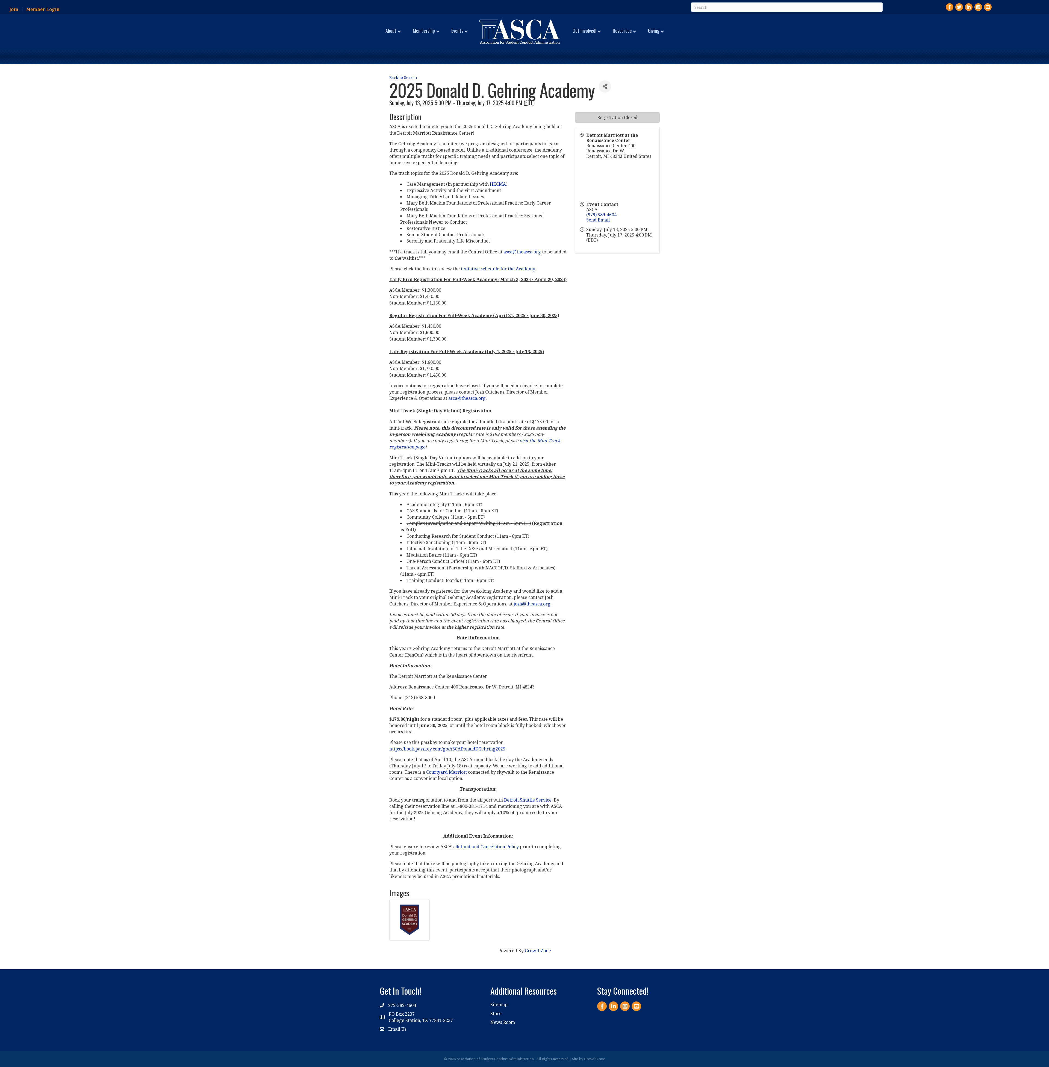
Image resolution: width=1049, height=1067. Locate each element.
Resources (622, 30)
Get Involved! (584, 30)
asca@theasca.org (522, 252)
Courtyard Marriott (446, 772)
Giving (653, 30)
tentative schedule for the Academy (498, 269)
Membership (424, 30)
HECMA (498, 184)
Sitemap (499, 1004)
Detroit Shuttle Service (528, 800)
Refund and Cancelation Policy (487, 847)
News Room (502, 1022)
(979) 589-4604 (601, 215)
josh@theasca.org (532, 604)
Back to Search (403, 77)
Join (13, 9)
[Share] (605, 86)
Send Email (598, 220)
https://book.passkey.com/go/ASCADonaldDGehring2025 (447, 749)
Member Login (43, 9)
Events (457, 30)
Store (496, 1013)
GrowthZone (538, 951)
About (390, 30)
